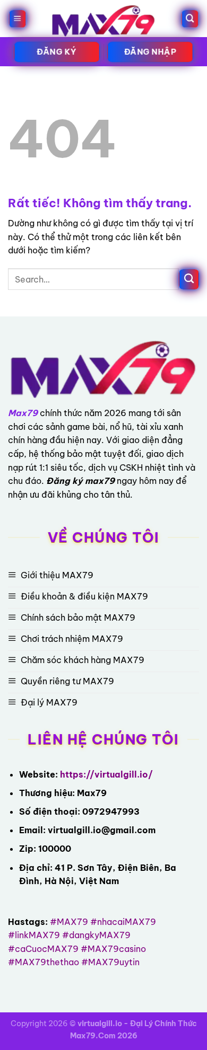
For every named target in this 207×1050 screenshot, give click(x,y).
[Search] (189, 19)
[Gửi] (189, 279)
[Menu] (17, 19)
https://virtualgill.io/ (106, 774)
